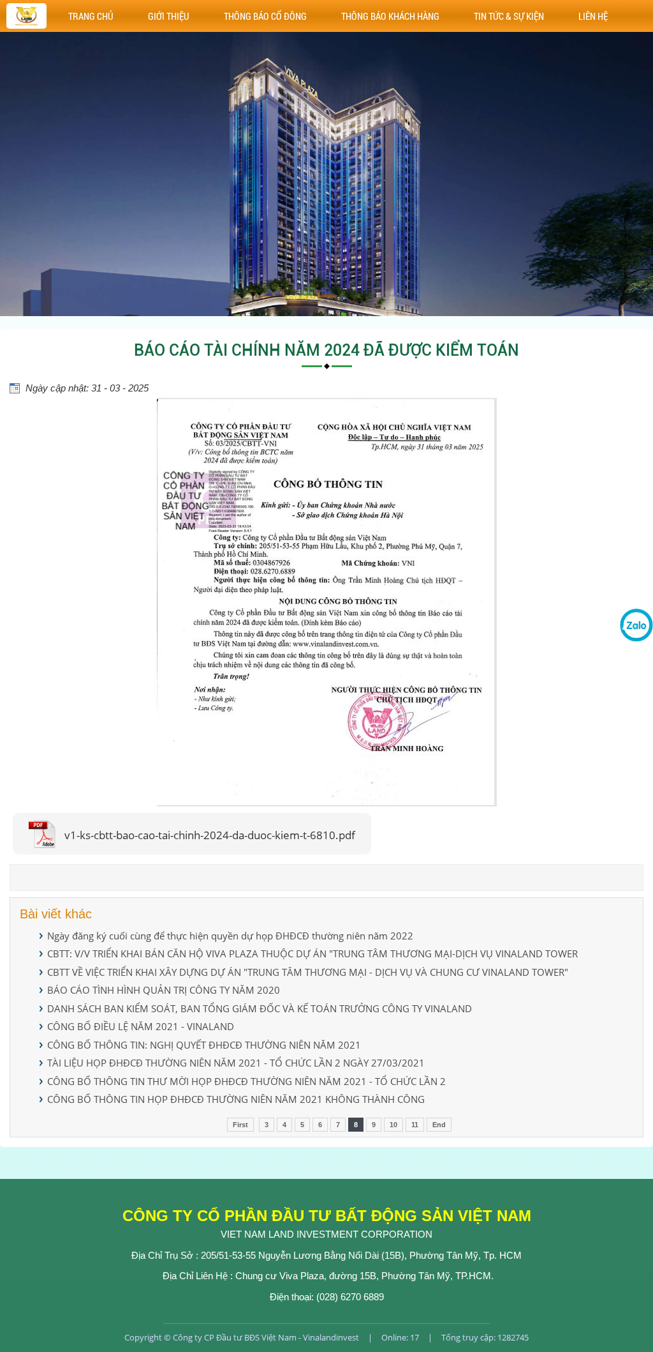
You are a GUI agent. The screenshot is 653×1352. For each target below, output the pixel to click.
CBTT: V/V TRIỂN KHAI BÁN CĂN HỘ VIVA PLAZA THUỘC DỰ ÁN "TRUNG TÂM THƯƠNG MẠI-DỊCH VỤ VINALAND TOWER (312, 953)
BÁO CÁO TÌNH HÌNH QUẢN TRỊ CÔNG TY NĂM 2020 (163, 990)
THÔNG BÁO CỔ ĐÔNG (265, 16)
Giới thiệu (168, 16)
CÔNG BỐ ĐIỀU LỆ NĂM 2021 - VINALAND (140, 1026)
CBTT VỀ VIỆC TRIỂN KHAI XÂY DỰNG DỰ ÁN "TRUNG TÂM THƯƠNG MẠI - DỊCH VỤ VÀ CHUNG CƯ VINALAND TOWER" (307, 972)
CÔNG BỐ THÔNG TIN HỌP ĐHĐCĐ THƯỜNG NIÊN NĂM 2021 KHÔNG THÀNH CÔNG (236, 1099)
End (439, 1124)
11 (414, 1124)
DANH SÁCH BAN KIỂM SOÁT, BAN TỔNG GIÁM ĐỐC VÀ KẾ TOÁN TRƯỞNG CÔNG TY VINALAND (259, 1008)
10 (393, 1124)
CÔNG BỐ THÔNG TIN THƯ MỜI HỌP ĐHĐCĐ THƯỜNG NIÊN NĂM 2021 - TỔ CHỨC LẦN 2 (246, 1081)
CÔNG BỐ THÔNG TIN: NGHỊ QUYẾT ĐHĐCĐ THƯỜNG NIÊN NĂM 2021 (204, 1044)
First (240, 1124)
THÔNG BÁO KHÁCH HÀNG (390, 16)
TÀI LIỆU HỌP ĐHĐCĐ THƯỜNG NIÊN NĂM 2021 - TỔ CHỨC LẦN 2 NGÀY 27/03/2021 (236, 1062)
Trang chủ (91, 16)
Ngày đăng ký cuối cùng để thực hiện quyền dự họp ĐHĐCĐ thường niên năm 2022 (230, 935)
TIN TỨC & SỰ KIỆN (509, 16)
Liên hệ (593, 16)
